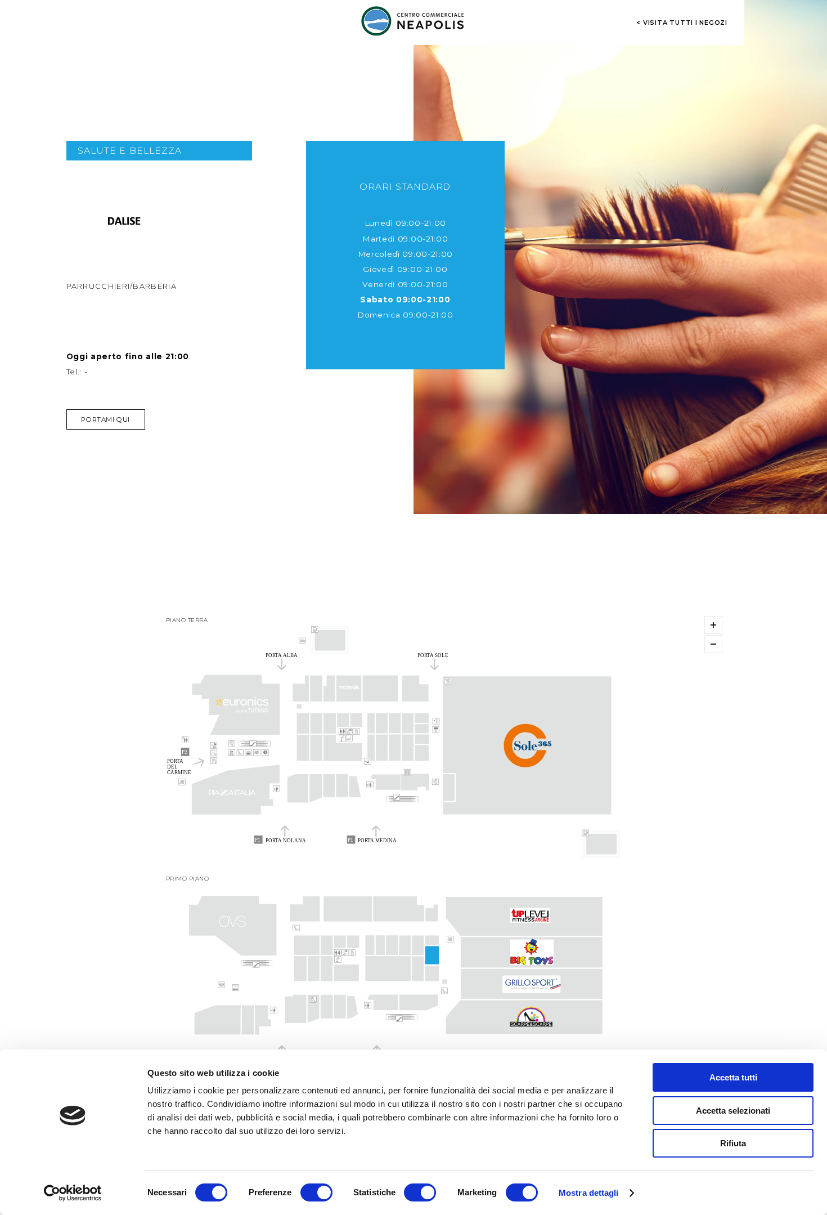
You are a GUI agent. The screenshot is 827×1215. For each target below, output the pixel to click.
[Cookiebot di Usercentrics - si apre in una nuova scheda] (73, 1193)
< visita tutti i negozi (681, 22)
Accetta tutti (733, 1077)
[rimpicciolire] (713, 644)
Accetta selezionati (733, 1110)
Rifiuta (733, 1143)
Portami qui (105, 419)
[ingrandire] (713, 625)
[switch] (316, 1192)
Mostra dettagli (589, 1193)
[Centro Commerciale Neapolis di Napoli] (413, 21)
